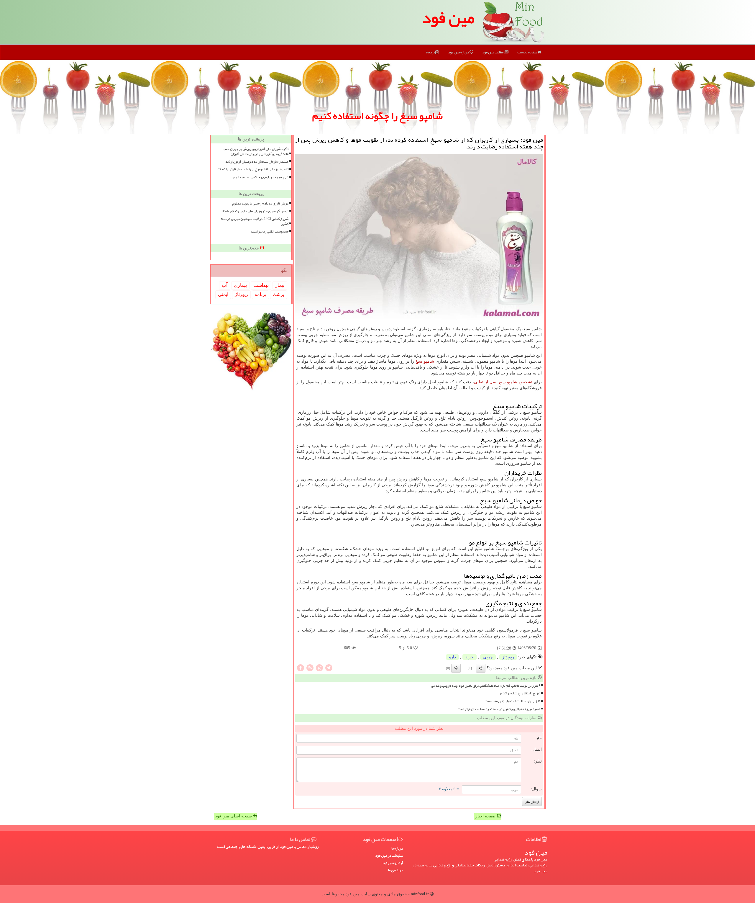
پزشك (278, 294)
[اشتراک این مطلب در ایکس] (329, 667)
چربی (488, 657)
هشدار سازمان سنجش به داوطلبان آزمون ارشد (256, 161)
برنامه (430, 52)
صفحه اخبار (486, 816)
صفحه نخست (527, 52)
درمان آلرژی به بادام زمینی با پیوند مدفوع (260, 203)
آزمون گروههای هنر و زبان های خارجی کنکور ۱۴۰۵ (255, 211)
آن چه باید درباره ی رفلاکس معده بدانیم (260, 177)
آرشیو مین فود (392, 863)
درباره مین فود (459, 52)
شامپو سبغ (425, 361)
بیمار (279, 285)
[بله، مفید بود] (480, 668)
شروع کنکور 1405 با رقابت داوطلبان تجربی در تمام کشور (254, 221)
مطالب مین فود (493, 52)
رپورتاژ (508, 657)
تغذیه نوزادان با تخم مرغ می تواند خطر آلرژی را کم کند (252, 169)
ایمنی (223, 294)
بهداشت (261, 285)
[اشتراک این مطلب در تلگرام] (319, 667)
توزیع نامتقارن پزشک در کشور (519, 693)
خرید (469, 657)
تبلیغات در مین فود (389, 855)
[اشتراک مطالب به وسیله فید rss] (310, 667)
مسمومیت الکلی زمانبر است (269, 231)
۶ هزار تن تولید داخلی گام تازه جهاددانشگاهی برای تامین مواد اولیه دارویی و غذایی (485, 685)
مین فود (448, 17)
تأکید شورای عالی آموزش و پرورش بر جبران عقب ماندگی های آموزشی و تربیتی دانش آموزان (255, 151)
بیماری (240, 285)
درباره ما (397, 848)
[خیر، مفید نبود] (456, 668)
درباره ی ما (395, 870)
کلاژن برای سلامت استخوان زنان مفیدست (512, 701)
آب (224, 285)
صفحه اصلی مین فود (234, 816)
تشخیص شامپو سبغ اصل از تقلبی (503, 382)
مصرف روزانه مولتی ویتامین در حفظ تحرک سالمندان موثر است (498, 709)
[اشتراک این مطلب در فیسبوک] (300, 667)
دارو (452, 657)
